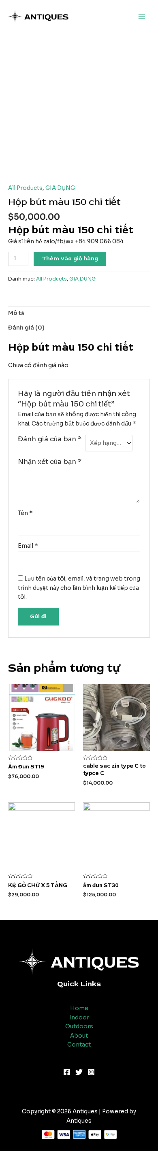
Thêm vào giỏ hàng (70, 258)
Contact (79, 1044)
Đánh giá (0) (26, 327)
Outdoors (79, 1026)
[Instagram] (91, 1072)
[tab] (79, 313)
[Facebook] (66, 1072)
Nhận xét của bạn (50, 461)
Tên (25, 513)
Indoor (79, 1017)
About (79, 1035)
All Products (25, 188)
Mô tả (16, 313)
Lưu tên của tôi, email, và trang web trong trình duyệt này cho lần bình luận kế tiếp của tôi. (79, 587)
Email (28, 546)
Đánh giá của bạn (50, 439)
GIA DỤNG (60, 188)
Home (79, 1008)
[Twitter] (79, 1072)
